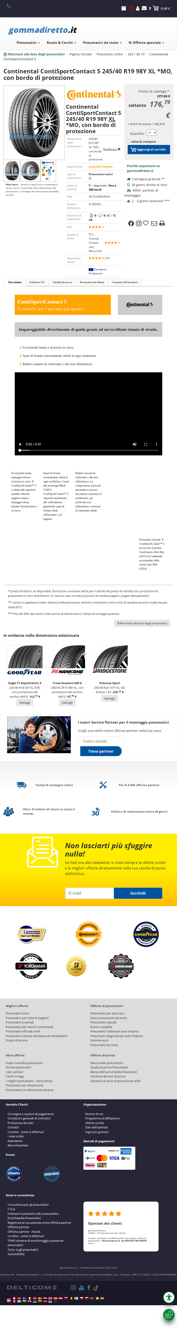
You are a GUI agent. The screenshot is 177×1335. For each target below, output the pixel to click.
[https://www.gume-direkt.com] (66, 1298)
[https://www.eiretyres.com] (97, 1298)
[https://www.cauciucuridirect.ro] (14, 1301)
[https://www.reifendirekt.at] (60, 1298)
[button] (169, 1297)
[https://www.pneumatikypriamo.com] (86, 1298)
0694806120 (11, 5)
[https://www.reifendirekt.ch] (19, 1298)
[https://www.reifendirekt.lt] (40, 1301)
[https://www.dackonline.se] (24, 1298)
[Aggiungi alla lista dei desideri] (146, 223)
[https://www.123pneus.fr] (14, 1298)
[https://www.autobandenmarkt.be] (71, 1298)
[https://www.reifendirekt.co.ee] (35, 1301)
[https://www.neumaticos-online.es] (55, 1298)
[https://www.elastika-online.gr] (19, 1301)
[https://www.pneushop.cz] (81, 1298)
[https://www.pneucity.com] (92, 1298)
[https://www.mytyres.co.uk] (50, 1298)
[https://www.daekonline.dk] (40, 1298)
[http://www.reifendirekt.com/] (55, 1301)
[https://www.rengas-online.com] (76, 1298)
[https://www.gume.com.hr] (29, 1301)
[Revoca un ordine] (132, 8)
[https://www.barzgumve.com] (24, 1301)
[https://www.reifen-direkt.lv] (45, 1301)
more (91, 1243)
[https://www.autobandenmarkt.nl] (45, 1298)
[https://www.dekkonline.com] (35, 1298)
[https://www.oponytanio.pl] (9, 1301)
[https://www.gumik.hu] (102, 1298)
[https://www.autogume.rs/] (50, 1301)
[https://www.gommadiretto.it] (29, 1298)
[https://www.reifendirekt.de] (9, 1298)
